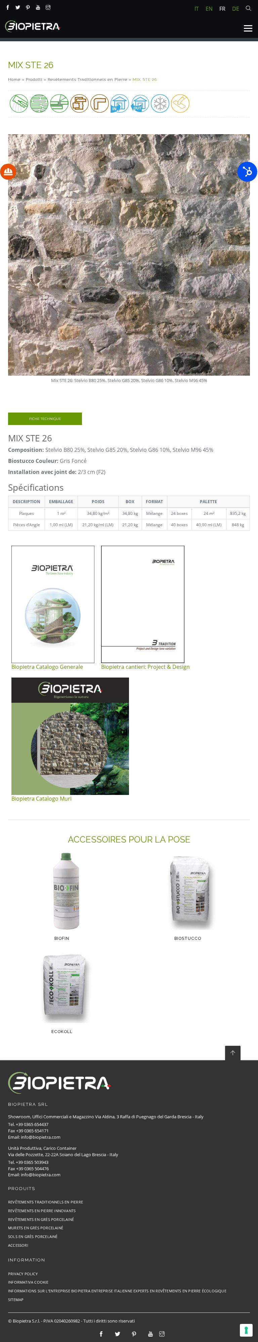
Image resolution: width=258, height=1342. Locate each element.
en (209, 8)
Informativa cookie (28, 1282)
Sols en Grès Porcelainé (33, 1236)
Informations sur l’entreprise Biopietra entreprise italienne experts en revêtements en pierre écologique (117, 1290)
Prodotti (34, 79)
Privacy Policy (23, 1273)
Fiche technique (45, 419)
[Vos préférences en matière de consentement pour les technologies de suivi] (246, 1330)
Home (14, 79)
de (235, 8)
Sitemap (16, 1299)
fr (222, 8)
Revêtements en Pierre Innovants (42, 1210)
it (197, 8)
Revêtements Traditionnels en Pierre (87, 79)
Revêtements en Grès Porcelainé (41, 1219)
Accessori (18, 1245)
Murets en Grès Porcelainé (35, 1227)
